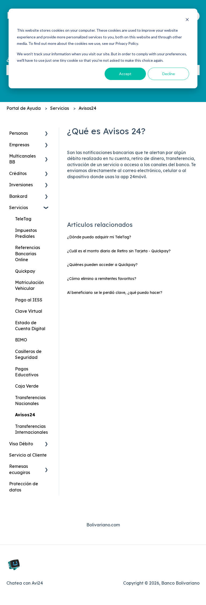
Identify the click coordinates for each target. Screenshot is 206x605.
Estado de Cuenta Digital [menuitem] (30, 325)
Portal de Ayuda (23, 108)
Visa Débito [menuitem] (21, 443)
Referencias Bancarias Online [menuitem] (27, 253)
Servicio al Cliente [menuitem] (28, 455)
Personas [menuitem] (18, 133)
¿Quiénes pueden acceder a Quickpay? (102, 264)
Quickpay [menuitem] (25, 271)
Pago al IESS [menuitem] (28, 299)
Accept (125, 73)
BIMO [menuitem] (21, 339)
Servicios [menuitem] (18, 207)
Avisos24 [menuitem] (25, 414)
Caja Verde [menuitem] (27, 386)
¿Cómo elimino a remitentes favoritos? (101, 278)
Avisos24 (87, 108)
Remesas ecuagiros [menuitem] (19, 469)
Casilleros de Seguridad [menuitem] (28, 354)
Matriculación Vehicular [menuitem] (29, 285)
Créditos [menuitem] (18, 173)
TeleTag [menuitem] (23, 218)
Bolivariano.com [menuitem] (103, 524)
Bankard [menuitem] (18, 196)
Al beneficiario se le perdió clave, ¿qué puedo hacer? (114, 292)
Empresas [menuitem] (19, 144)
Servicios (59, 108)
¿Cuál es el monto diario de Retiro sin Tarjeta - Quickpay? (119, 251)
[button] (46, 133)
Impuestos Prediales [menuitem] (26, 233)
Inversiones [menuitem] (21, 184)
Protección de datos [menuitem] (23, 486)
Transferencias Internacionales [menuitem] (31, 429)
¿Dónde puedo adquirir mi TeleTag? (99, 237)
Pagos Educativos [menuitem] (26, 371)
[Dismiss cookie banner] (187, 20)
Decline (168, 73)
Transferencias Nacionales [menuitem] (30, 400)
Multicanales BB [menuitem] (22, 159)
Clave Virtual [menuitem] (28, 311)
